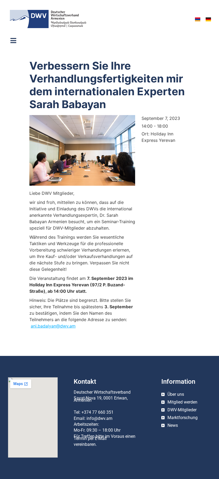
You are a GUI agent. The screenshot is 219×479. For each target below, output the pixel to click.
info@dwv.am (99, 418)
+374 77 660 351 (97, 412)
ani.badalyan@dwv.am (53, 326)
